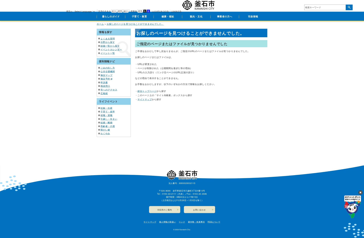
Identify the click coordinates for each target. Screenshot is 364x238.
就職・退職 (106, 115)
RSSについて (214, 221)
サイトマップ (144, 99)
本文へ (69, 11)
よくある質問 (108, 38)
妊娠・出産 (106, 108)
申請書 (104, 82)
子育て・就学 (108, 111)
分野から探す (108, 42)
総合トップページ (147, 91)
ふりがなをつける (160, 11)
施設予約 (105, 78)
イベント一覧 (108, 53)
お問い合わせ (199, 209)
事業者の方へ (224, 16)
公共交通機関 (108, 71)
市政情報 (253, 16)
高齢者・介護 (108, 126)
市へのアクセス (109, 89)
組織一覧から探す (110, 45)
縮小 (126, 11)
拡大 (114, 11)
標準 (120, 11)
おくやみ (105, 133)
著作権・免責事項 (196, 221)
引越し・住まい (109, 119)
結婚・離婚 (106, 122)
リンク (182, 221)
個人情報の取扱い (167, 221)
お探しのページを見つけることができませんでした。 (135, 24)
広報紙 (104, 93)
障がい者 (105, 129)
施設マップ (106, 75)
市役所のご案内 (164, 209)
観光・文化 (196, 16)
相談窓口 (105, 86)
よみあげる (176, 11)
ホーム (100, 24)
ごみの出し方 (108, 67)
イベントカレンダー (111, 49)
